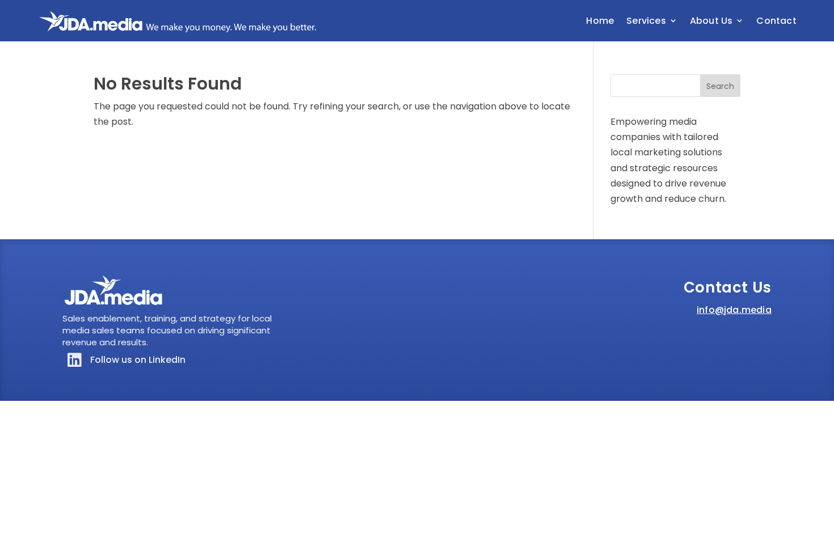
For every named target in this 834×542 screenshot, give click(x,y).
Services (646, 21)
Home (600, 21)
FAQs (663, 66)
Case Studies (678, 82)
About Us (711, 21)
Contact (776, 21)
